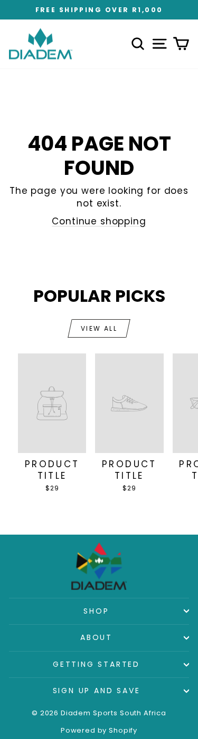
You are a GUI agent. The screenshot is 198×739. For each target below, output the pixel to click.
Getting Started (96, 664)
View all (99, 328)
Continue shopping (99, 221)
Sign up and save (96, 690)
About (96, 637)
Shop (96, 611)
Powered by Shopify (99, 730)
